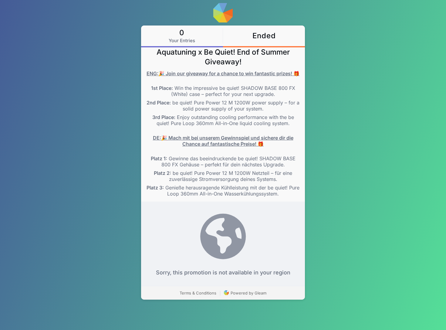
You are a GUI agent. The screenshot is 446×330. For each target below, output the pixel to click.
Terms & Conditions (198, 293)
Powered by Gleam (247, 293)
